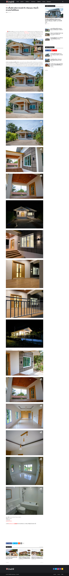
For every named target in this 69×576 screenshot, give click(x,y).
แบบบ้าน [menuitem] (21, 1)
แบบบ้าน (25, 31)
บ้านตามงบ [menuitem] (33, 1)
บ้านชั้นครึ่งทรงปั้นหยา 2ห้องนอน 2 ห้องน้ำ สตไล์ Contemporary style (56, 60)
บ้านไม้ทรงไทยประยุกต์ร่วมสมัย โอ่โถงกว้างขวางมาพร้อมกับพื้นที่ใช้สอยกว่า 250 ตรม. (56, 64)
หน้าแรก (7, 5)
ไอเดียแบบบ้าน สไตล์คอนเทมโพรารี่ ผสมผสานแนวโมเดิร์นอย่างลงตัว (37, 558)
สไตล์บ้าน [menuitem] (27, 1)
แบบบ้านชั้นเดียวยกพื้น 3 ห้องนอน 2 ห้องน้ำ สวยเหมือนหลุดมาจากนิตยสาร (56, 29)
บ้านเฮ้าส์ (17, 574)
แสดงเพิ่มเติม (41, 546)
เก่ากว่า (41, 562)
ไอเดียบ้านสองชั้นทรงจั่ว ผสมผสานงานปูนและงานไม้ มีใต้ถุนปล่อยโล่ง (24, 558)
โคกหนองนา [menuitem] (49, 1)
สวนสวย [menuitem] (43, 1)
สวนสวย (58, 574)
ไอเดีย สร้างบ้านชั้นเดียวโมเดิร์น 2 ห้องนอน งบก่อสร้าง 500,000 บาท (56, 34)
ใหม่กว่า (7, 562)
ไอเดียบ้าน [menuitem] (39, 1)
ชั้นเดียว (10, 521)
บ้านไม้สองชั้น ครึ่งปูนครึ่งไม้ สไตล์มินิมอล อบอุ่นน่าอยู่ (11, 558)
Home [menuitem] (17, 1)
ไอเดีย (62, 574)
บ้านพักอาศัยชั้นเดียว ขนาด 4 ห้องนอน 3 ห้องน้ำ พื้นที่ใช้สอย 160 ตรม (56, 38)
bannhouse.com (11, 523)
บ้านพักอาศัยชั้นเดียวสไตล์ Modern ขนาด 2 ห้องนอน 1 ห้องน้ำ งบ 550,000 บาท (53, 21)
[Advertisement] (24, 21)
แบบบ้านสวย (27, 32)
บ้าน (9, 5)
